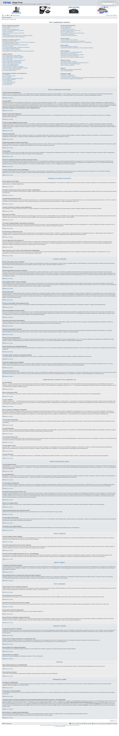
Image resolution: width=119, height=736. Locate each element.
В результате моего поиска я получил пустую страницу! (72, 54)
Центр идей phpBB (78, 692)
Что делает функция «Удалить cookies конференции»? (14, 36)
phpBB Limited (45, 683)
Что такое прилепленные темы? (9, 82)
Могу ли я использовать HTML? (9, 75)
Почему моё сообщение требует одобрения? (12, 69)
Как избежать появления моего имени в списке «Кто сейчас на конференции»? (19, 42)
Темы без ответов (5, 19)
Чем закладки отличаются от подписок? (69, 61)
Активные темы (13, 19)
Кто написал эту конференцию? (67, 74)
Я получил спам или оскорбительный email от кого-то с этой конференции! (76, 42)
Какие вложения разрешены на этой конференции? (71, 69)
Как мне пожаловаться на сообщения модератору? (13, 66)
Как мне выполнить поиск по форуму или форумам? (71, 52)
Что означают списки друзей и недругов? (69, 46)
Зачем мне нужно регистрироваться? (10, 26)
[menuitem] (8, 15)
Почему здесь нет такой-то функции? (68, 76)
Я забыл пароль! (6, 34)
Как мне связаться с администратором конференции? (72, 78)
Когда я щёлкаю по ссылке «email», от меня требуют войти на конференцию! (18, 51)
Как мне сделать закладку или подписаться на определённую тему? (75, 62)
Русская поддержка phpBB (59, 726)
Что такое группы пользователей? (68, 29)
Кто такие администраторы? (66, 26)
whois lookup (90, 701)
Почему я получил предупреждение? (10, 65)
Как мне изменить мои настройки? (10, 41)
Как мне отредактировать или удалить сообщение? (13, 56)
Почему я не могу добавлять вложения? (11, 64)
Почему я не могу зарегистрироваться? (11, 29)
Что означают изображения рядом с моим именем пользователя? (16, 47)
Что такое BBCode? (6, 74)
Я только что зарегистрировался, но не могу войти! (13, 30)
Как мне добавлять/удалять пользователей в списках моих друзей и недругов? (77, 47)
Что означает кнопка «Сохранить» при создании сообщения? (15, 67)
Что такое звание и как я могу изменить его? (12, 49)
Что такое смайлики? (7, 77)
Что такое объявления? (7, 80)
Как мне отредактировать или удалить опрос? (12, 61)
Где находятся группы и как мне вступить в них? (71, 30)
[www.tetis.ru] (7, 2)
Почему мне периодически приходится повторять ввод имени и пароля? (17, 35)
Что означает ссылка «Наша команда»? (69, 35)
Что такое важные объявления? (9, 79)
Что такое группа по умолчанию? (67, 34)
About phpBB (25, 685)
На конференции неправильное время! (11, 43)
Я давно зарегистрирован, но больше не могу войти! (13, 33)
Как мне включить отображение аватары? (11, 48)
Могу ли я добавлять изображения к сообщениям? (13, 78)
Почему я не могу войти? (8, 31)
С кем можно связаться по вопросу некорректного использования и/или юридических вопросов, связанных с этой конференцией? (88, 77)
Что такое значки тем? (7, 84)
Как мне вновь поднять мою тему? (10, 70)
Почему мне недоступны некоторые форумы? (12, 62)
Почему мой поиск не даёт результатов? (69, 53)
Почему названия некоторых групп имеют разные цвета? (72, 33)
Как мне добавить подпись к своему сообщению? (13, 57)
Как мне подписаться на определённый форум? (70, 63)
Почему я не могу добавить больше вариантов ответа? (14, 60)
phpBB (71, 217)
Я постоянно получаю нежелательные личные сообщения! (73, 41)
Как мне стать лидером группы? (67, 31)
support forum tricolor (51, 725)
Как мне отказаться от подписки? (67, 65)
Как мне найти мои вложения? (67, 70)
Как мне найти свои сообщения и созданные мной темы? (72, 57)
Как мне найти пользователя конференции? (70, 55)
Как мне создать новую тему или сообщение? (12, 55)
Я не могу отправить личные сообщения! (69, 39)
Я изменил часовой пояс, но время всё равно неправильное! (15, 44)
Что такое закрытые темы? (8, 83)
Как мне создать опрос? (7, 59)
